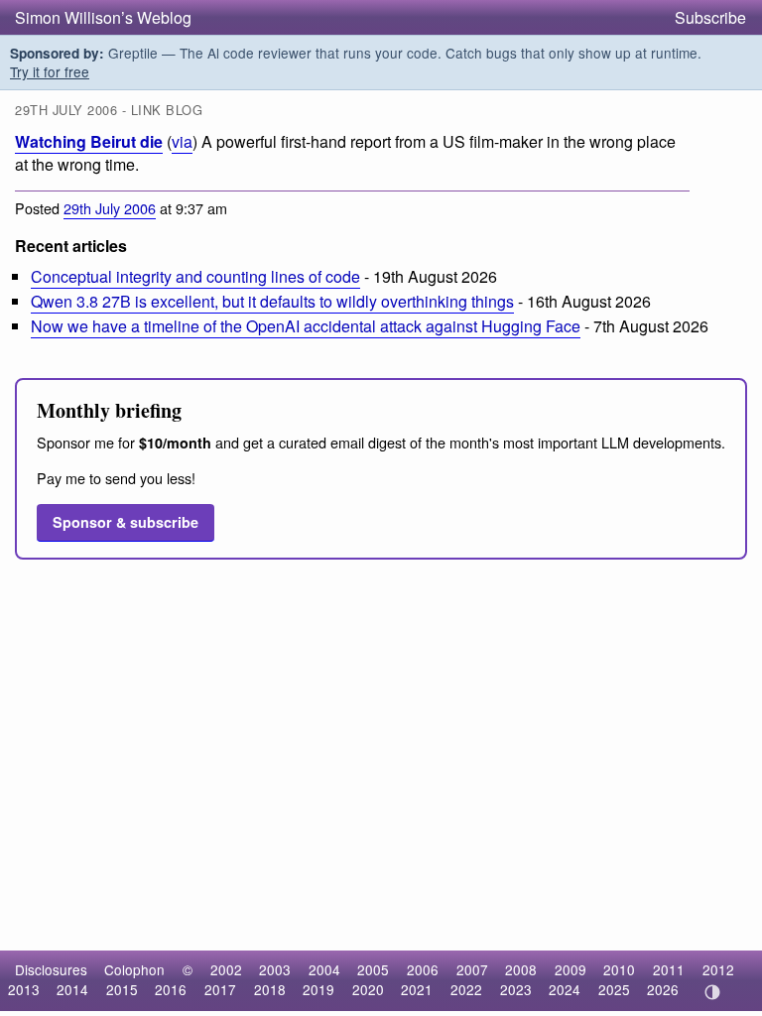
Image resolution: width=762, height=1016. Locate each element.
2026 (663, 989)
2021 (417, 989)
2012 (718, 969)
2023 (516, 989)
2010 (619, 969)
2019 (318, 989)
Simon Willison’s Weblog (103, 17)
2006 (423, 969)
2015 (122, 989)
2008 (521, 969)
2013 (24, 989)
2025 (614, 989)
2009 (570, 969)
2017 (220, 989)
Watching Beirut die (89, 141)
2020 (368, 989)
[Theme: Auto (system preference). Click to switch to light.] (712, 992)
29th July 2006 (110, 207)
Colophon (134, 969)
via (182, 141)
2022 (466, 989)
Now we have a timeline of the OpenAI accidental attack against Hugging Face (305, 326)
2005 (373, 969)
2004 (324, 969)
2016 (171, 989)
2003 (275, 969)
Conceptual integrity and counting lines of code (195, 276)
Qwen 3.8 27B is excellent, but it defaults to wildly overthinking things (272, 301)
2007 (472, 969)
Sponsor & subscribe (125, 522)
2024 (564, 989)
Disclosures (51, 969)
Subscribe (710, 17)
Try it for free (49, 71)
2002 (226, 969)
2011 (669, 969)
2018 (270, 989)
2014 (72, 989)
